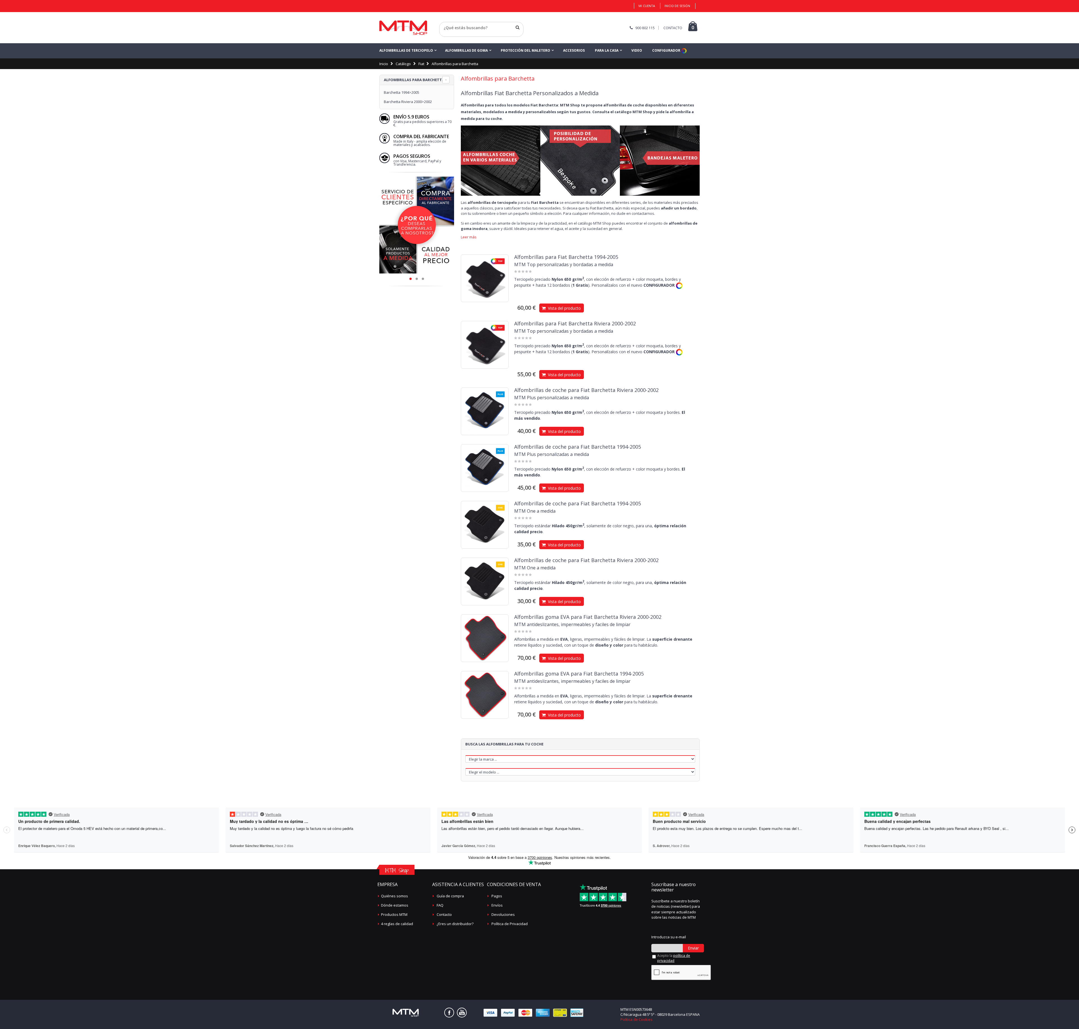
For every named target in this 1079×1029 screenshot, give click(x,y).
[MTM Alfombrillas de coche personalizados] (403, 27)
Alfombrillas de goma (466, 50)
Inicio (383, 63)
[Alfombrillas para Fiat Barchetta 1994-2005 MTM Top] (484, 278)
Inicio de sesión (677, 6)
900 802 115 (645, 28)
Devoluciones (503, 914)
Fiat (421, 63)
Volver (444, 34)
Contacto (444, 914)
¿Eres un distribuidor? (455, 923)
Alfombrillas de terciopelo (406, 50)
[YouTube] (462, 1012)
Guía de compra (450, 895)
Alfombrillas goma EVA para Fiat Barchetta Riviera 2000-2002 (587, 616)
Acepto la (673, 958)
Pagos (496, 895)
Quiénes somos (394, 895)
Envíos (497, 905)
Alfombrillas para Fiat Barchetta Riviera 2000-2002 (575, 323)
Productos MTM (394, 914)
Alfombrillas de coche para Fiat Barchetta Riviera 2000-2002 (586, 390)
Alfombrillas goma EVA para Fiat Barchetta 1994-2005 (579, 673)
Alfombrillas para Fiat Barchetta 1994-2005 (566, 257)
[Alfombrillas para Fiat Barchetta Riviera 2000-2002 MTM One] (484, 581)
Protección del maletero (525, 50)
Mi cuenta (646, 6)
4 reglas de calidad (397, 923)
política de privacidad (673, 958)
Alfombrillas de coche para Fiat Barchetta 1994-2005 (577, 446)
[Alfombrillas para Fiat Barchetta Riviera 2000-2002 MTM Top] (484, 345)
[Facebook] (449, 1012)
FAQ (440, 905)
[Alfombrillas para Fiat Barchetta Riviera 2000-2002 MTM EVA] (484, 638)
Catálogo (403, 63)
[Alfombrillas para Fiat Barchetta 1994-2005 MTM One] (484, 524)
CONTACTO (672, 28)
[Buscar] (517, 27)
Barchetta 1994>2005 (401, 92)
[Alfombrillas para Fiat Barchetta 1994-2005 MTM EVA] (484, 695)
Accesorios (574, 50)
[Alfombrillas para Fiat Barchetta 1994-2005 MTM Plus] (484, 468)
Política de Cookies (636, 1019)
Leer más (469, 237)
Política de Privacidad (509, 923)
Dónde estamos (394, 905)
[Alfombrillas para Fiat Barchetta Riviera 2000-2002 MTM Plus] (484, 411)
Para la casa (606, 50)
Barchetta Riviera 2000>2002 (408, 101)
